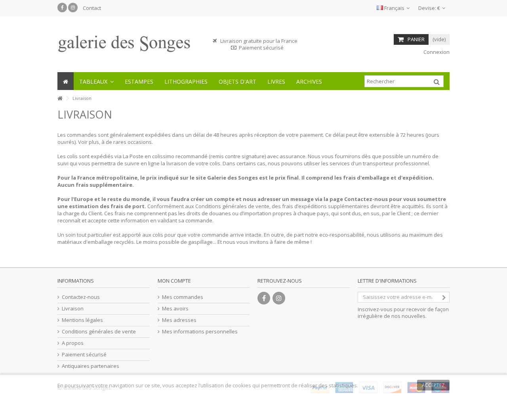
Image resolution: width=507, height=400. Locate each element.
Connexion (436, 52)
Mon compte (174, 280)
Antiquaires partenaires (90, 366)
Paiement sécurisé (84, 354)
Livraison (73, 308)
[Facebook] (62, 7)
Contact (92, 7)
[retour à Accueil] (59, 98)
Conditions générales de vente (99, 331)
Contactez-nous (81, 297)
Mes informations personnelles (200, 331)
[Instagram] (73, 7)
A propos (73, 343)
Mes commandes (182, 297)
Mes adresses (179, 320)
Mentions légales (82, 320)
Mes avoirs (175, 308)
